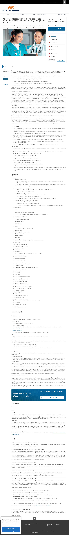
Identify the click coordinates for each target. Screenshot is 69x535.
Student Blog (58, 524)
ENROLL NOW (57, 28)
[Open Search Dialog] (64, 2)
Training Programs (8, 14)
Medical (14, 14)
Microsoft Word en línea (18, 328)
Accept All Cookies (11, 528)
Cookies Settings (11, 531)
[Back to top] (34, 522)
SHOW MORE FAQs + (15, 515)
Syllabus (4, 69)
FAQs (4, 76)
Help (47, 525)
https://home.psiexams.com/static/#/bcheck (42, 505)
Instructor (5, 73)
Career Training (27, 524)
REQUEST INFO (61, 60)
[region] (11, 525)
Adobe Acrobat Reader (17, 330)
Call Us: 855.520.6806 (61, 14)
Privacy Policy (36, 532)
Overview (5, 66)
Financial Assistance (50, 524)
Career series (53, 36)
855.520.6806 (5, 84)
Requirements (6, 71)
